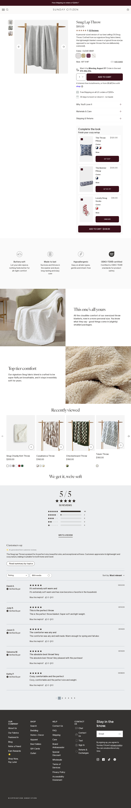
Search (33, 726)
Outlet (33, 753)
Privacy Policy (58, 772)
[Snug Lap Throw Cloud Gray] (10, 22)
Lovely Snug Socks (101, 199)
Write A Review (65, 535)
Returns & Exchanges (83, 751)
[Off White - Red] (97, 208)
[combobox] (18, 575)
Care (54, 739)
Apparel (34, 739)
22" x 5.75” (107, 189)
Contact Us (57, 726)
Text (81, 740)
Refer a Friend (14, 746)
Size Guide (118, 62)
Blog (10, 742)
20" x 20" (107, 159)
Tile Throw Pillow (101, 139)
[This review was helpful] (46, 597)
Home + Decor (37, 735)
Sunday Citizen (30, 798)
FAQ (54, 730)
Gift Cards (35, 748)
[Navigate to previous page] (56, 698)
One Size (107, 219)
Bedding (34, 730)
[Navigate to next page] (74, 698)
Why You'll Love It (84, 104)
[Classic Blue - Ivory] (97, 148)
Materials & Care (83, 111)
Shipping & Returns (84, 118)
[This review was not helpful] (51, 597)
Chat (81, 728)
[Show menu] (3, 9)
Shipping (56, 735)
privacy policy (116, 745)
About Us (12, 728)
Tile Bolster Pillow (101, 169)
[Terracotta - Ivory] (100, 148)
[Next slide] (63, 46)
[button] (67, 511)
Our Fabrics (13, 733)
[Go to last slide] (18, 46)
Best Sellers (35, 744)
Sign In (82, 745)
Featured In (13, 737)
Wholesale (57, 760)
